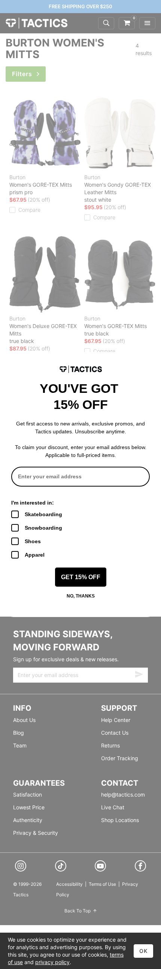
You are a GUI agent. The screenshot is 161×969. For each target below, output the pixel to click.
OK (143, 951)
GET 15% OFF (80, 577)
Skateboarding (43, 514)
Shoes (33, 541)
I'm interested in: (32, 503)
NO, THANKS (81, 596)
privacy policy (52, 962)
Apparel (35, 555)
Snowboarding (43, 528)
